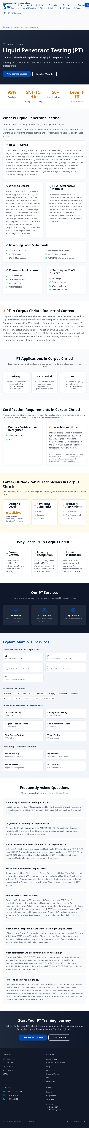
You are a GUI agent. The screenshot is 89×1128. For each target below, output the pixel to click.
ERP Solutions (8, 1074)
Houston (7, 693)
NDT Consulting (9, 1059)
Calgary (52, 693)
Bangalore (28, 698)
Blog (48, 1066)
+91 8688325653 (12, 1099)
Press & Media (51, 1081)
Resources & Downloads (55, 1063)
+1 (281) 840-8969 (12, 1095)
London (7, 698)
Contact (81, 5)
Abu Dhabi (27, 693)
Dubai (17, 693)
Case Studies (51, 1070)
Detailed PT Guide (44, 74)
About (29, 5)
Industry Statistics (53, 1074)
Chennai (17, 698)
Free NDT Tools (52, 1059)
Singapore (63, 693)
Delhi (38, 698)
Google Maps (51, 1095)
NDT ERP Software (14, 13)
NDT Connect (8, 1070)
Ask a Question (59, 1037)
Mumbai (74, 693)
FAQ (47, 1077)
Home (20, 5)
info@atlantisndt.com (14, 1091)
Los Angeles (49, 698)
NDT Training (8, 1063)
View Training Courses (16, 74)
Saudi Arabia (40, 693)
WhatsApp (50, 1099)
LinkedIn (49, 1092)
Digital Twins (8, 1066)
